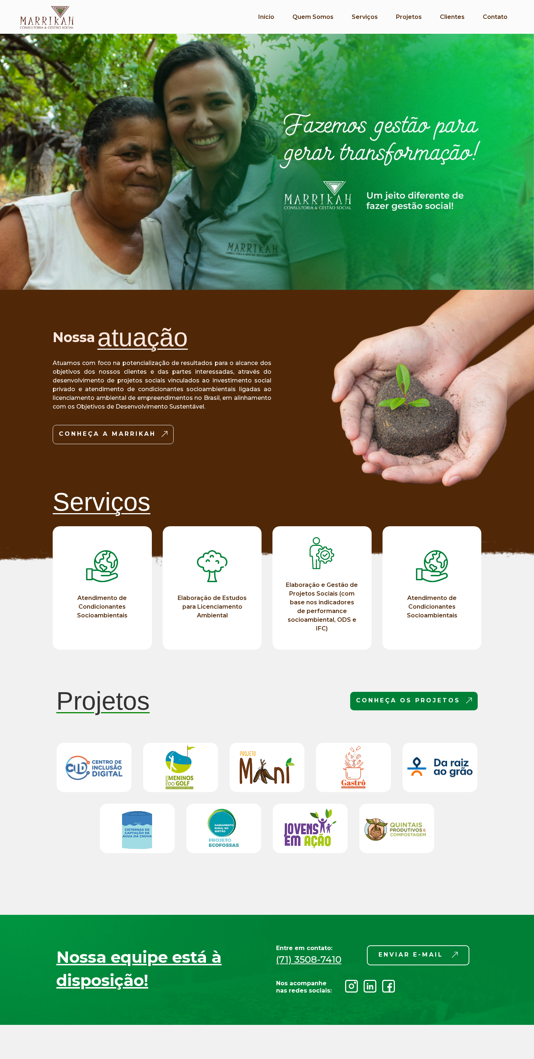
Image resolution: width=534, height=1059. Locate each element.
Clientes (452, 16)
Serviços (365, 16)
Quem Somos (312, 16)
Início (266, 16)
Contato (495, 16)
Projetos (409, 16)
